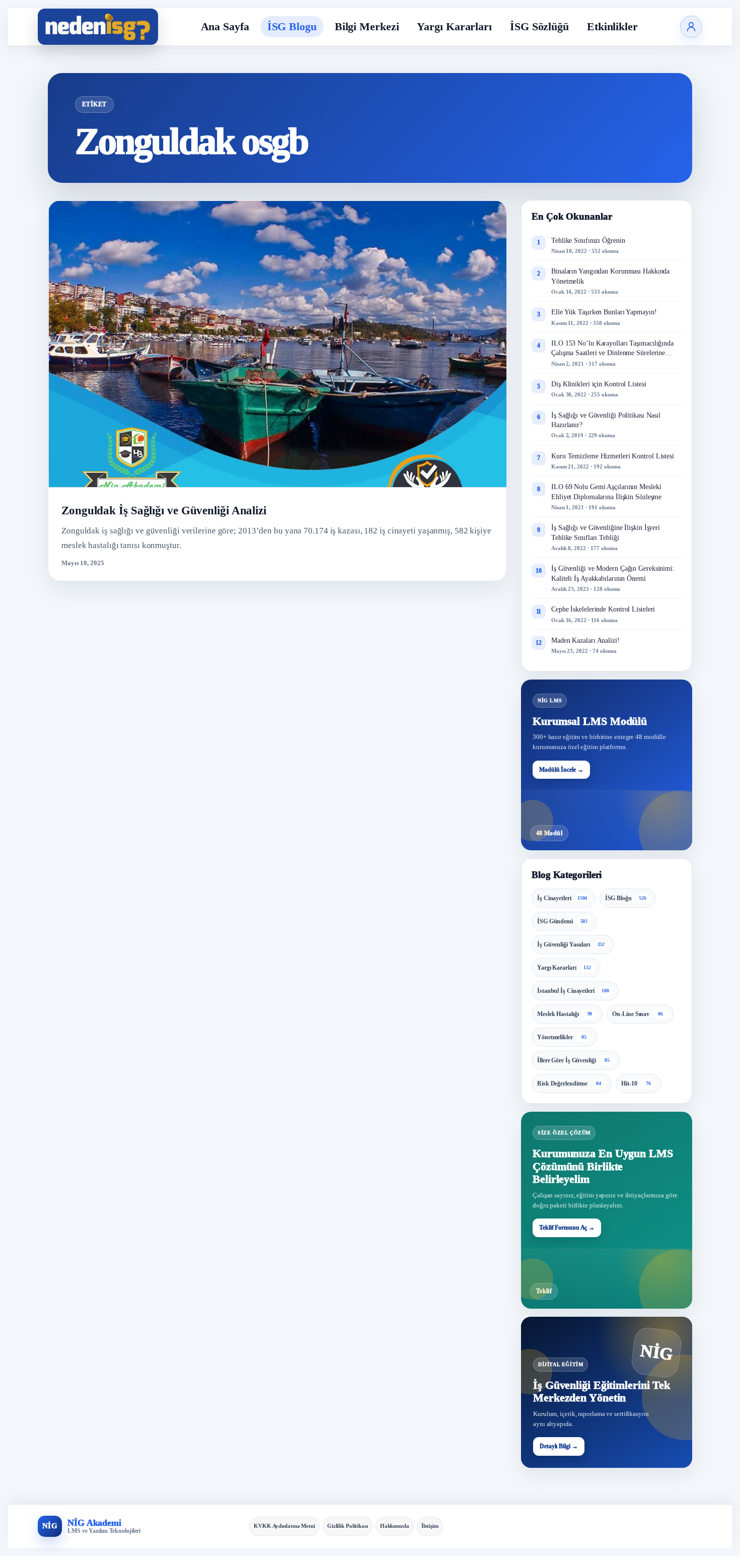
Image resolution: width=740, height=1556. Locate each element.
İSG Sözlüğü (539, 26)
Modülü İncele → (561, 769)
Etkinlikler (612, 26)
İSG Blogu (292, 26)
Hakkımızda (394, 1526)
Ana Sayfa (225, 26)
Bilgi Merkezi (367, 26)
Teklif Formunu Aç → (567, 1227)
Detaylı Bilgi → (559, 1446)
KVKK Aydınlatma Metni (284, 1526)
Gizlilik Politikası (347, 1526)
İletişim (429, 1526)
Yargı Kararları (454, 26)
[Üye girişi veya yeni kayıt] (691, 27)
